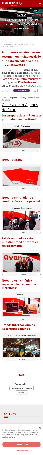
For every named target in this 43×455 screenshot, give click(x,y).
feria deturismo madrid (21, 388)
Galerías (21, 15)
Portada (5, 44)
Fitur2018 (21, 392)
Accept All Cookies (21, 444)
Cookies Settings (22, 450)
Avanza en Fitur (21, 384)
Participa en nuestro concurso (20, 79)
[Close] (40, 428)
